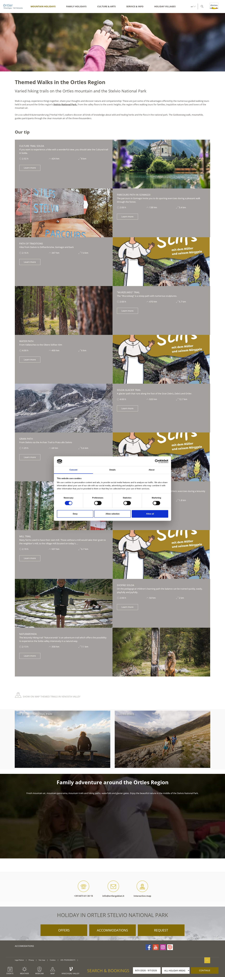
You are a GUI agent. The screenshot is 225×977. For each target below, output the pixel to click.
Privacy (31, 960)
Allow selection (113, 514)
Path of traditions (31, 243)
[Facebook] (148, 947)
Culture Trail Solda (31, 145)
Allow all (150, 514)
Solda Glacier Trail (129, 389)
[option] (112, 42)
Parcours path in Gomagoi (133, 194)
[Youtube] (155, 947)
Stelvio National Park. (65, 104)
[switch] (98, 503)
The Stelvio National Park (34, 714)
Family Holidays (76, 6)
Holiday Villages (165, 6)
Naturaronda (28, 633)
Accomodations (24, 945)
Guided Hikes (125, 714)
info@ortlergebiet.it (113, 895)
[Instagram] (163, 947)
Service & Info (134, 6)
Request (161, 930)
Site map (42, 960)
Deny (75, 514)
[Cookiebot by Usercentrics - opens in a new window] (156, 461)
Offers (64, 930)
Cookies (53, 960)
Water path (26, 341)
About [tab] (151, 470)
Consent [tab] (73, 470)
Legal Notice (19, 960)
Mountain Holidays (43, 6)
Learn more (30, 167)
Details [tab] (112, 470)
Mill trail (25, 536)
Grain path (26, 438)
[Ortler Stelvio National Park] (13, 6)
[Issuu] (170, 947)
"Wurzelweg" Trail (128, 292)
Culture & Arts (106, 6)
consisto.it (83, 960)
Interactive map (142, 895)
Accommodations (112, 930)
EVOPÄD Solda (125, 585)
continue (204, 970)
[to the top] (207, 960)
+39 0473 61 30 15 (83, 895)
